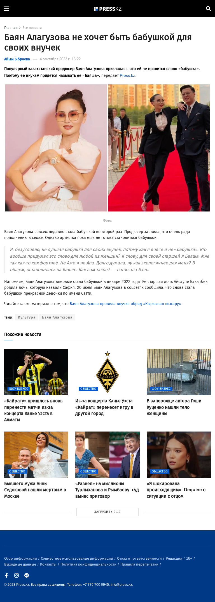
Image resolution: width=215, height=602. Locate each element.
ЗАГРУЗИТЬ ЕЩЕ (107, 512)
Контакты (48, 564)
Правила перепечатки (139, 564)
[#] (108, 8)
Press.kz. (128, 75)
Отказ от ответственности (140, 558)
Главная (10, 28)
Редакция (174, 558)
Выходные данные (20, 564)
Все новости (32, 28)
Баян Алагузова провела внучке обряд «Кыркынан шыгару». (126, 303)
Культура (27, 317)
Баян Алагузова (57, 317)
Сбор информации (21, 558)
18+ (189, 558)
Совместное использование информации (77, 558)
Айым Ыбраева (17, 59)
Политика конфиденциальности (88, 564)
